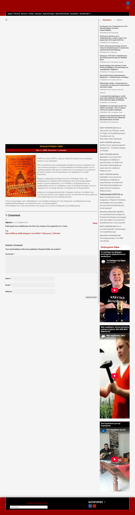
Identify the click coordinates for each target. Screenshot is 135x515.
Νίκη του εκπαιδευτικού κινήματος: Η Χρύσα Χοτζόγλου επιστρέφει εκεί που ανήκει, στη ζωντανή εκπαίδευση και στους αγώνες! (113, 202)
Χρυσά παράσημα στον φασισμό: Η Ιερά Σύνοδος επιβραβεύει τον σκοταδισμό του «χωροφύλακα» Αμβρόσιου (114, 67)
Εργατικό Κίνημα (48, 14)
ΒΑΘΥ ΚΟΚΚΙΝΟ (106, 128)
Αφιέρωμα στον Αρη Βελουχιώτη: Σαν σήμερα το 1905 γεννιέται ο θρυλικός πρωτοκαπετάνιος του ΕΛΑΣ (112, 118)
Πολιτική (17, 14)
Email (8, 285)
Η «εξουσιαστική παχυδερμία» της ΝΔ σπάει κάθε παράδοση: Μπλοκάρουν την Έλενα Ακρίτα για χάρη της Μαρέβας (113, 98)
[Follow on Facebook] (128, 3)
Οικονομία (38, 14)
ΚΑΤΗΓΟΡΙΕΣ (95, 502)
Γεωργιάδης (114, 112)
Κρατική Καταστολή (62, 14)
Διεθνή (31, 14)
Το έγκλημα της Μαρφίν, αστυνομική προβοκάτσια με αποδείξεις (113, 254)
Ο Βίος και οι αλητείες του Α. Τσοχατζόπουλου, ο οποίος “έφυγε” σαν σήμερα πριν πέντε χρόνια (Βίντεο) (113, 38)
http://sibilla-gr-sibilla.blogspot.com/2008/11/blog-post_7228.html (32, 233)
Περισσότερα (84, 14)
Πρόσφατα (107, 20)
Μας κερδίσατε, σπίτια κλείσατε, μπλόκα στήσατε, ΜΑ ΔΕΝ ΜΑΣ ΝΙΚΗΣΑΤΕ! (115, 329)
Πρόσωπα (120, 72)
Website (8, 291)
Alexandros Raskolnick (109, 235)
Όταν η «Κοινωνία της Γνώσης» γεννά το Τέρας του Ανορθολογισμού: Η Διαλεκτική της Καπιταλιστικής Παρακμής (114, 48)
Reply (95, 223)
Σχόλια (119, 20)
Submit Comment (91, 297)
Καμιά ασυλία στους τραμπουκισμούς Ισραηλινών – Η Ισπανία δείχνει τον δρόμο (114, 76)
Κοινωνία (24, 14)
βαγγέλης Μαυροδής (108, 212)
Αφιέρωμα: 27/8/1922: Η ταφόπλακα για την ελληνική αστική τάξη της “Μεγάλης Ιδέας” (113, 58)
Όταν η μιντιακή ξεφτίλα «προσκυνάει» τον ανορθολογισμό (113, 229)
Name (8, 278)
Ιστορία (121, 62)
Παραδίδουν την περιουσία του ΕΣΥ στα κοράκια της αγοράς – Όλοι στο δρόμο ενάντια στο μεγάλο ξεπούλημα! (113, 108)
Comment (10, 254)
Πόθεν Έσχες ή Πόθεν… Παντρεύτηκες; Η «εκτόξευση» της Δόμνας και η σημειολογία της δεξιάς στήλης (114, 85)
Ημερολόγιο (74, 14)
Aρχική (10, 14)
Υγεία (120, 112)
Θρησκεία (114, 52)
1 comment (61, 150)
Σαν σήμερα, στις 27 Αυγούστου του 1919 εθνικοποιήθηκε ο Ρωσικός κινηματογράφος (113, 28)
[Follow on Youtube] (128, 7)
